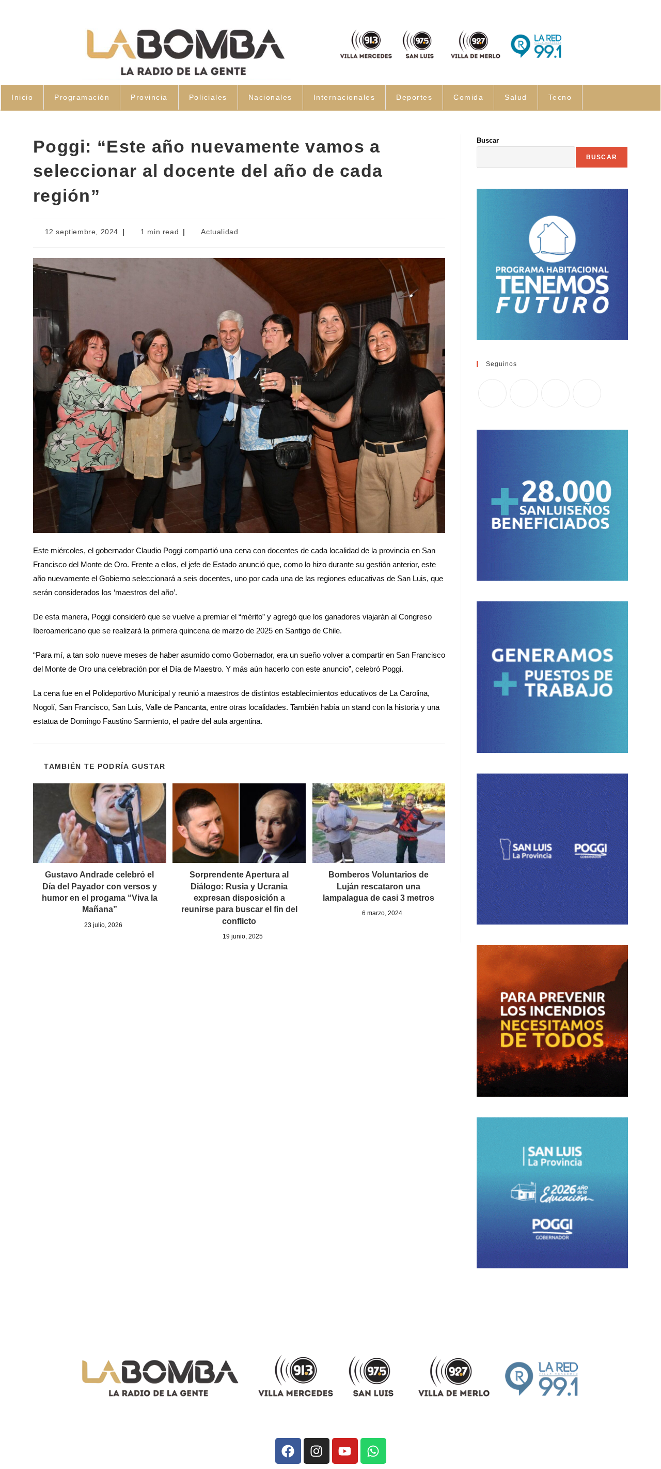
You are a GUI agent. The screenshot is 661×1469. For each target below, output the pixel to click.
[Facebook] (524, 393)
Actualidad (219, 232)
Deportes (414, 97)
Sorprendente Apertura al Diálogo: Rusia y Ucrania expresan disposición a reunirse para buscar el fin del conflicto (239, 898)
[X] (492, 393)
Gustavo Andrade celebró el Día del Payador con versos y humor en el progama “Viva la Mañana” (100, 892)
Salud (516, 97)
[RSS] (587, 393)
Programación (81, 97)
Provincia (149, 97)
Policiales (208, 97)
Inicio (22, 97)
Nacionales (270, 97)
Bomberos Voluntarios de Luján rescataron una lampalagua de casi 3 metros (378, 886)
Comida (468, 97)
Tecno (560, 97)
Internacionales (344, 97)
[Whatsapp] (373, 1451)
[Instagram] (555, 393)
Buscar (488, 140)
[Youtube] (345, 1451)
